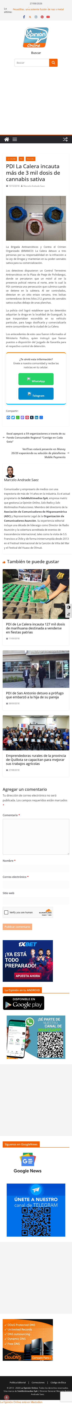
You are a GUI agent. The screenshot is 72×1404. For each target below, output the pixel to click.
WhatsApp (38, 381)
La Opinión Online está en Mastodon (21, 1402)
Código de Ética (58, 1382)
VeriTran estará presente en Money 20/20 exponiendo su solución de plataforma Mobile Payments (38, 453)
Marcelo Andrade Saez (34, 186)
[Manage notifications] (6, 1397)
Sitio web (8, 893)
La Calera (11, 159)
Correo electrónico (16, 877)
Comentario (11, 815)
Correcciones (38, 1382)
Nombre (9, 861)
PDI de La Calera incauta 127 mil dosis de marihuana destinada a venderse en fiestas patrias (35, 628)
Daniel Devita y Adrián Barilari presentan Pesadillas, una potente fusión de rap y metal (38, 10)
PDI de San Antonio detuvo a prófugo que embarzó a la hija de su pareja (35, 695)
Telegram (38, 395)
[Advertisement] (36, 102)
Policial (30, 159)
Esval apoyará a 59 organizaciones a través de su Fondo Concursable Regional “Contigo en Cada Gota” (36, 437)
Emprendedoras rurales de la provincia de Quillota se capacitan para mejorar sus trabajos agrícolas (36, 759)
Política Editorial (18, 1382)
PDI (21, 159)
